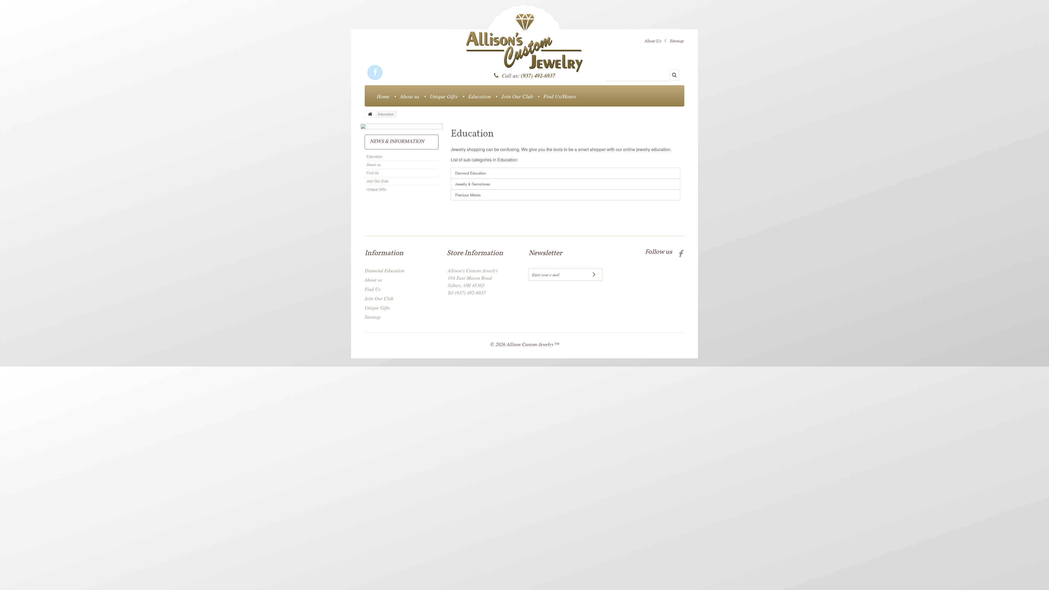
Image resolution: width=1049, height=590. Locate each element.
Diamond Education (470, 173)
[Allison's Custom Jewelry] (525, 45)
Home (383, 96)
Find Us (373, 172)
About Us (653, 40)
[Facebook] (374, 72)
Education (479, 96)
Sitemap (373, 317)
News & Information (397, 141)
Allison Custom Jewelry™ (533, 344)
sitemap (677, 40)
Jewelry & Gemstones (472, 184)
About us (409, 96)
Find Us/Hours (559, 96)
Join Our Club (517, 96)
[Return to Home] (370, 114)
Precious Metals (468, 194)
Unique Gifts (444, 96)
